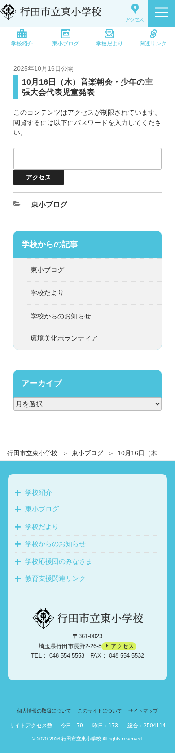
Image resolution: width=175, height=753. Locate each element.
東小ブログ (65, 43)
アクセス (122, 646)
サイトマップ (143, 710)
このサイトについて (100, 710)
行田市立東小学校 (32, 453)
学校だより (109, 43)
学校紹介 (22, 43)
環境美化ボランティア (64, 338)
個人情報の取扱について (44, 710)
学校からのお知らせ (61, 316)
